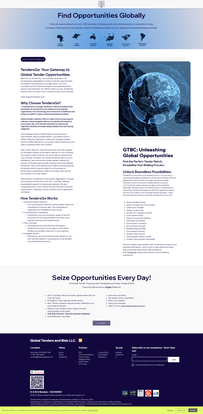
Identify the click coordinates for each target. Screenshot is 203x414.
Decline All (181, 410)
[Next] (185, 98)
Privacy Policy (93, 410)
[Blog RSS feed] (80, 340)
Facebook (119, 355)
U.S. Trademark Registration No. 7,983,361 (69, 406)
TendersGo (132, 252)
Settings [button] (170, 410)
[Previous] (123, 98)
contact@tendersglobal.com (41, 357)
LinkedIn (118, 352)
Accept (192, 410)
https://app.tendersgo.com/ (33, 97)
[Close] (200, 410)
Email (134, 355)
